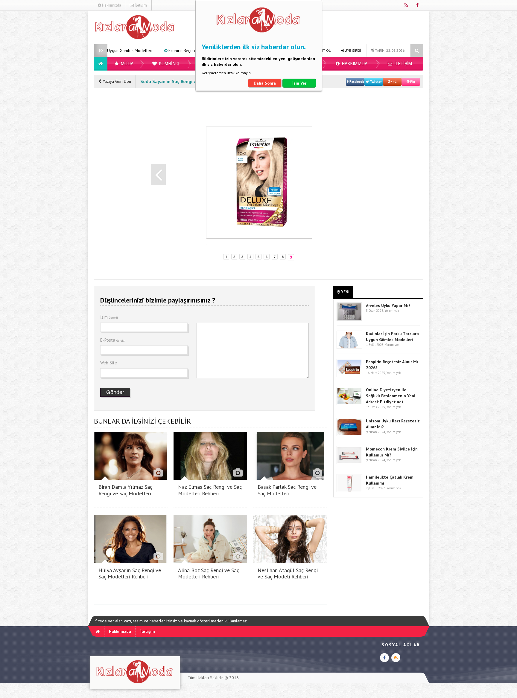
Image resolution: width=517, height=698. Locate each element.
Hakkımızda (111, 5)
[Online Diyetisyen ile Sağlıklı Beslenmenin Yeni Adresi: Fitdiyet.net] (349, 403)
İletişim (140, 5)
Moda (126, 63)
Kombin (167, 63)
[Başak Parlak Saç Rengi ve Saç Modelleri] (290, 478)
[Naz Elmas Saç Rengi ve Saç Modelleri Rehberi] (210, 478)
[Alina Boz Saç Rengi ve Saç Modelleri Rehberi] (210, 561)
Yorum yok (391, 310)
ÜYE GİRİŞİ (352, 50)
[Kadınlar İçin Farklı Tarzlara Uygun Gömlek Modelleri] (349, 347)
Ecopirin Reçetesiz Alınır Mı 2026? (155, 50)
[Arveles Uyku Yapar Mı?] (349, 319)
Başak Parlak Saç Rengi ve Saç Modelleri (287, 490)
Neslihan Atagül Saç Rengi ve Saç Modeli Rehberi (288, 573)
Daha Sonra (265, 83)
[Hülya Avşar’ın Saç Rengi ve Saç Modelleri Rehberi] (131, 561)
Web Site (108, 363)
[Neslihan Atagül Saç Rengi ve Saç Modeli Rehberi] (290, 561)
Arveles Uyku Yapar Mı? (388, 305)
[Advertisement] (64, 100)
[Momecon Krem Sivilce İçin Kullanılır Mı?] (349, 462)
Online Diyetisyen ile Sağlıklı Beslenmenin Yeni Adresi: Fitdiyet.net (390, 395)
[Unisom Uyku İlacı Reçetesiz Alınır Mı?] (349, 434)
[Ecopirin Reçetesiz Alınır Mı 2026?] (349, 375)
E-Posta (112, 340)
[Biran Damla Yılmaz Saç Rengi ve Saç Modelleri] (131, 478)
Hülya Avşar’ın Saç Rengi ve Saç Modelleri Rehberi (129, 573)
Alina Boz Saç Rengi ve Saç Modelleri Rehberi (208, 573)
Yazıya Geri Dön (116, 81)
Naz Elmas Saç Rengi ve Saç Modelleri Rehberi (210, 490)
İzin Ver (299, 83)
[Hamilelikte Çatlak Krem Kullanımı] (349, 491)
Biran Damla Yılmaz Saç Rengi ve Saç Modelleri (125, 490)
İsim (109, 317)
